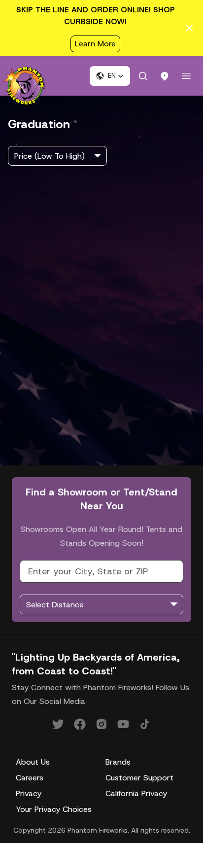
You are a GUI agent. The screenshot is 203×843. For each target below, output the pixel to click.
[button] (110, 75)
